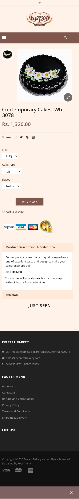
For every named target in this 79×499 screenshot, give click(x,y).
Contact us (9, 392)
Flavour (7, 179)
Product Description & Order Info (30, 247)
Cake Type (9, 164)
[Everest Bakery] (39, 19)
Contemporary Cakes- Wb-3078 (33, 112)
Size (5, 149)
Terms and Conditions (16, 411)
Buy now (29, 202)
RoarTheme (25, 463)
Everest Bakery (32, 459)
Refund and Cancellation (18, 399)
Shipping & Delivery (14, 417)
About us (7, 386)
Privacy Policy (10, 405)
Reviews (12, 295)
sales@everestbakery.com (23, 358)
